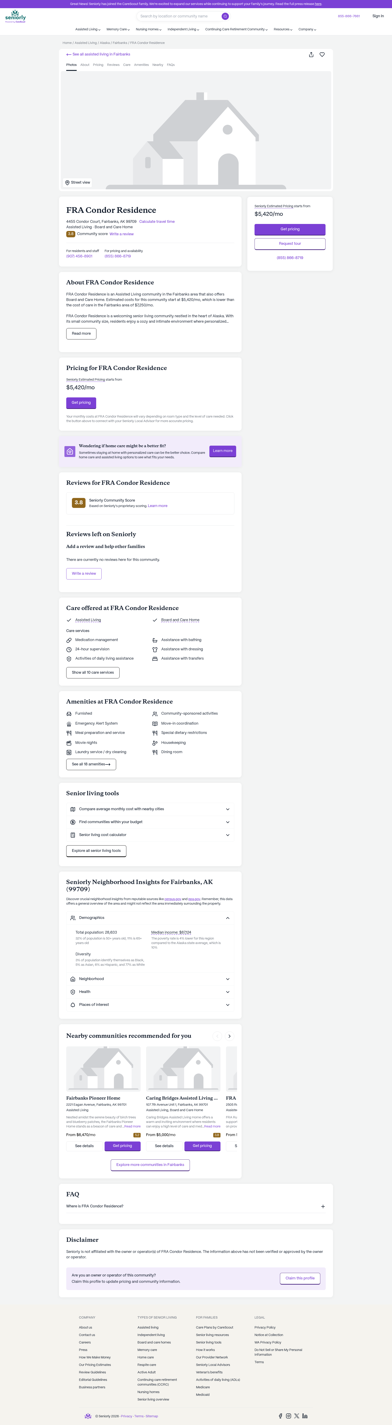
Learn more (223, 451)
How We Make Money (95, 1357)
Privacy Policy (265, 1327)
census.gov (172, 899)
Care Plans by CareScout (214, 1327)
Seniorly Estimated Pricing (85, 379)
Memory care (147, 1350)
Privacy (126, 1416)
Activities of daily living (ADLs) (218, 1380)
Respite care (146, 1365)
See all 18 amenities (88, 764)
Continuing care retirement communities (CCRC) (157, 1382)
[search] (226, 16)
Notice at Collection (269, 1335)
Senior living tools (208, 1342)
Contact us (87, 1335)
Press (83, 1350)
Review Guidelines (92, 1372)
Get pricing (81, 402)
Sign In (378, 16)
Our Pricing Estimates (95, 1365)
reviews (113, 65)
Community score (92, 234)
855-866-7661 (349, 16)
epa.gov (194, 899)
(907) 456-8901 (79, 256)
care (126, 65)
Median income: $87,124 (171, 932)
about (84, 65)
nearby (157, 65)
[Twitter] (296, 1416)
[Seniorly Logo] (15, 16)
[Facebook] (280, 1416)
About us (85, 1327)
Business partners (92, 1387)
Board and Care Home (180, 620)
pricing (98, 65)
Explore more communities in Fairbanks (150, 1165)
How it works (205, 1350)
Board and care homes (154, 1342)
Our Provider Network (212, 1357)
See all (101, 54)
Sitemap (152, 1416)
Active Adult (146, 1372)
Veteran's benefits (209, 1372)
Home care (145, 1357)
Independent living (151, 1335)
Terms (259, 1362)
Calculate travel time (157, 221)
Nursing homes (148, 1392)
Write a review (84, 573)
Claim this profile (300, 1278)
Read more (81, 333)
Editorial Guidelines (93, 1380)
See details (84, 1146)
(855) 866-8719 (118, 256)
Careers (85, 1342)
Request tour (290, 243)
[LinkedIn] (305, 1416)
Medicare (203, 1387)
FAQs (171, 65)
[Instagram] (288, 1416)
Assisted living (148, 1327)
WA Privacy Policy (268, 1342)
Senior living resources (212, 1335)
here (318, 4)
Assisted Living (88, 620)
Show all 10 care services (93, 672)
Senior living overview (153, 1399)
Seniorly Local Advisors (213, 1365)
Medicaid (203, 1394)
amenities (141, 65)
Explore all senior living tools (96, 851)
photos (71, 65)
